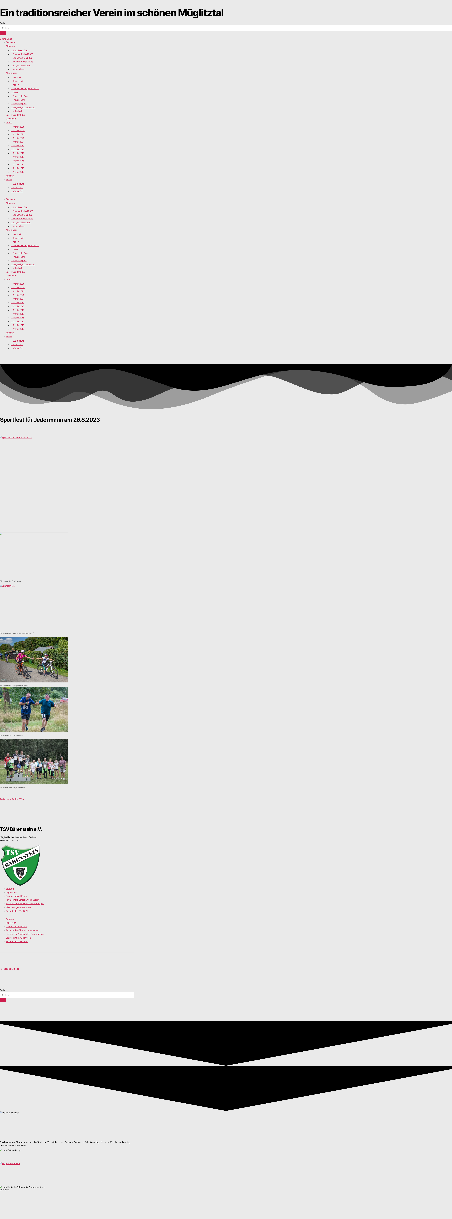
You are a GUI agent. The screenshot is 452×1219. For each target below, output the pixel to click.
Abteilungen (11, 73)
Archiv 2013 (17, 168)
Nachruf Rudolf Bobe (22, 61)
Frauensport (18, 100)
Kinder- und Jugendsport (25, 88)
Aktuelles (10, 46)
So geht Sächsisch (20, 65)
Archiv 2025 (17, 127)
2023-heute (17, 184)
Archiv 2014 (17, 164)
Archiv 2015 (17, 160)
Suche (2, 23)
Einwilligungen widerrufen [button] (18, 907)
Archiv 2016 (17, 157)
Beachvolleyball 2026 (22, 54)
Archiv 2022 (17, 138)
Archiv (9, 122)
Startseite (10, 42)
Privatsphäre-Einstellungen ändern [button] (22, 900)
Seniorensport (18, 103)
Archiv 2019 (17, 145)
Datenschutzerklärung (16, 896)
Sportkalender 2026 (15, 115)
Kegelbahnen (18, 69)
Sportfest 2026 (19, 50)
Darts (14, 92)
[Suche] (3, 33)
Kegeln (15, 85)
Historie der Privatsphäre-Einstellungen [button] (25, 903)
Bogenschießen (19, 96)
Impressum (11, 892)
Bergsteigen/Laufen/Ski (23, 107)
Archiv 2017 (17, 153)
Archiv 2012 (17, 172)
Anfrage (10, 175)
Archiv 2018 (17, 149)
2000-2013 (17, 191)
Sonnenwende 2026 (21, 58)
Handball (16, 77)
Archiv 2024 (18, 130)
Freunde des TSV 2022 (17, 911)
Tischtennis (17, 81)
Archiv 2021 (17, 142)
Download (11, 118)
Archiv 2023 (19, 134)
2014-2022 (17, 187)
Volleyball (16, 111)
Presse (9, 179)
